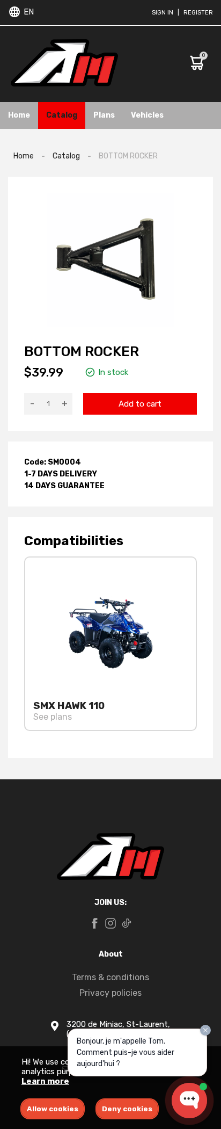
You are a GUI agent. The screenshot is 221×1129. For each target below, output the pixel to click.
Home (19, 115)
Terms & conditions (110, 977)
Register (198, 12)
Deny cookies (127, 1109)
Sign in (162, 12)
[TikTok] (126, 924)
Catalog (61, 115)
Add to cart (140, 404)
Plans (104, 115)
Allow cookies (52, 1109)
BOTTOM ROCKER (128, 156)
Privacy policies (110, 993)
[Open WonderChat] (189, 1100)
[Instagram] (110, 924)
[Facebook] (94, 924)
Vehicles (147, 115)
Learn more (45, 1081)
